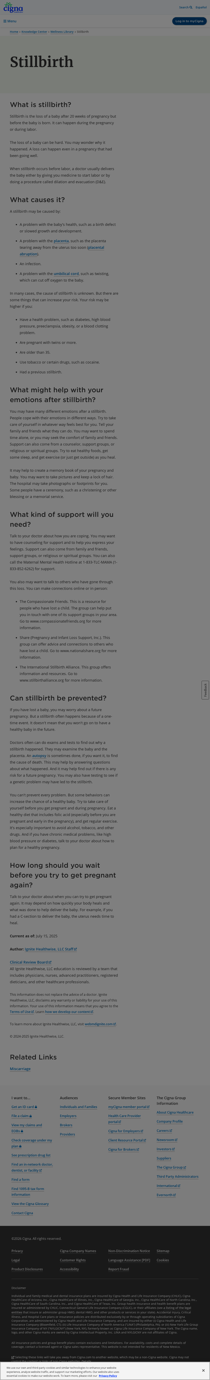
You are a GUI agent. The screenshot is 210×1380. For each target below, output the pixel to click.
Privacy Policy (108, 1376)
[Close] (203, 1370)
